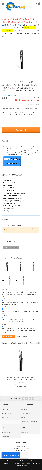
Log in (5, 24)
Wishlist (23, 417)
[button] (38, 367)
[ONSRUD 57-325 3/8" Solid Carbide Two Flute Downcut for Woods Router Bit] (20, 261)
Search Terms (30, 461)
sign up (17, 24)
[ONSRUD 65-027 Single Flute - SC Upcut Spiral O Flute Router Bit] (33, 261)
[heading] (21, 140)
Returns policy (6, 436)
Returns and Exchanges (29, 422)
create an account (19, 231)
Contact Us (24, 432)
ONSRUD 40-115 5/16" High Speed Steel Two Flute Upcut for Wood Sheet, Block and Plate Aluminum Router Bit (21, 329)
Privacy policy (6, 432)
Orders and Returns (24, 463)
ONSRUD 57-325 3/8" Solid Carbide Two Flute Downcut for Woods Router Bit (20, 304)
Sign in (10, 231)
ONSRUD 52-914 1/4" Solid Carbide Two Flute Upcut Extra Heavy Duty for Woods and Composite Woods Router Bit (19, 294)
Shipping (5, 417)
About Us (5, 409)
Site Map (25, 466)
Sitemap (18, 466)
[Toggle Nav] (3, 4)
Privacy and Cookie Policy (15, 461)
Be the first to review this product (10, 95)
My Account (25, 409)
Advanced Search (10, 463)
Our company (6, 413)
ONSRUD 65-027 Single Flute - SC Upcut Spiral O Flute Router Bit (20, 312)
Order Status (25, 413)
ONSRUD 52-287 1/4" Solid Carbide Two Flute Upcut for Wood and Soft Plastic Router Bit (20, 321)
